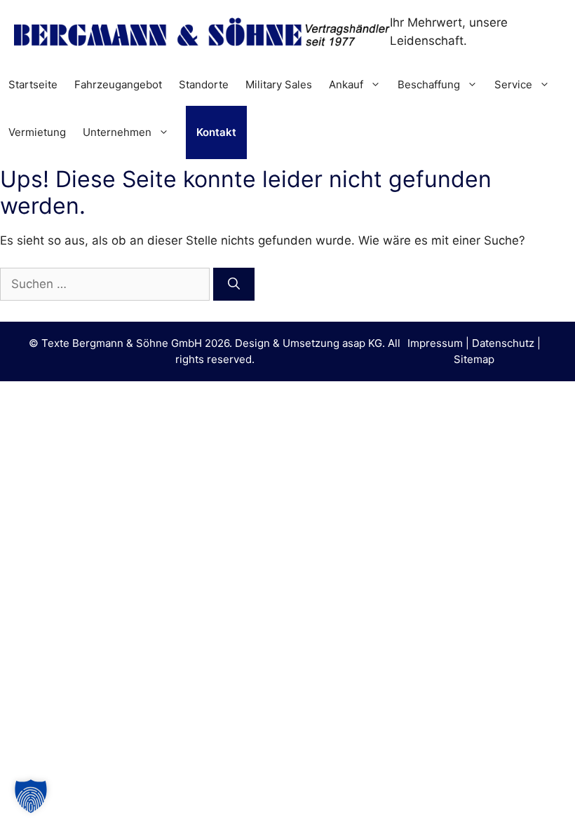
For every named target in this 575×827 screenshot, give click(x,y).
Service (513, 84)
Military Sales (278, 84)
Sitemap (474, 359)
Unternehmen (117, 132)
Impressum (435, 343)
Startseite (33, 84)
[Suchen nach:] (106, 284)
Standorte (204, 84)
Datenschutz (503, 343)
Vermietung (37, 132)
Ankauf (346, 84)
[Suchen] (234, 284)
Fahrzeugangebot (118, 84)
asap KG (362, 343)
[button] (31, 796)
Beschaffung (429, 84)
